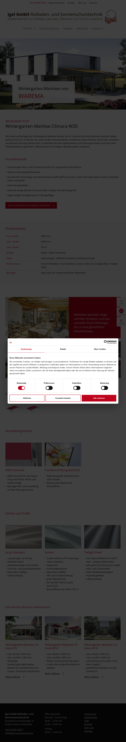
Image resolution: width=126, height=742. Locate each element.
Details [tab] (63, 349)
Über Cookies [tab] (100, 349)
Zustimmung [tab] (26, 349)
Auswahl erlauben (63, 398)
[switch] (49, 388)
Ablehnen (27, 398)
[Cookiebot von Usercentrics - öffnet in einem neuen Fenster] (106, 342)
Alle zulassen (99, 398)
